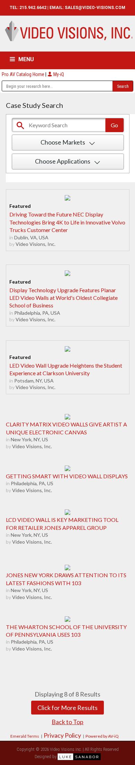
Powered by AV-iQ (102, 736)
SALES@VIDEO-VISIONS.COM (95, 7)
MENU (26, 59)
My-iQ (58, 74)
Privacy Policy (62, 735)
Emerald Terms (24, 736)
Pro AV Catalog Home (23, 74)
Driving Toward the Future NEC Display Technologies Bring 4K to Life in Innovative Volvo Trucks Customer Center (67, 222)
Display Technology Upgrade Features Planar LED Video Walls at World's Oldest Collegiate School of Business (63, 298)
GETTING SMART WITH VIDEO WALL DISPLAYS (67, 476)
